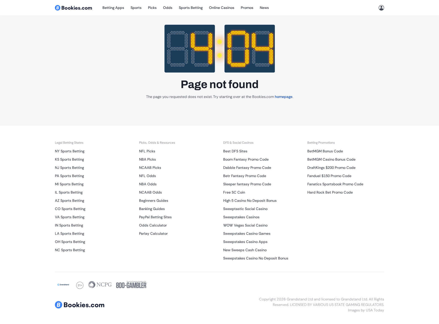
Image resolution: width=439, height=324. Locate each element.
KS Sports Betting (69, 159)
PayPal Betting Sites (155, 217)
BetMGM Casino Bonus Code (331, 159)
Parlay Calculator (153, 233)
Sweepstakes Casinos (241, 217)
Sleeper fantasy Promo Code (247, 184)
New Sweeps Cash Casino (245, 250)
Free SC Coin (234, 192)
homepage (283, 96)
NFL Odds (147, 175)
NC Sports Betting (70, 250)
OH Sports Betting (70, 241)
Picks (152, 7)
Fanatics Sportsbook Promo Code (335, 184)
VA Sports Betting (69, 217)
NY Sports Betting (69, 151)
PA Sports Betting (69, 175)
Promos (247, 7)
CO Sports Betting (70, 208)
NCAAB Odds (150, 192)
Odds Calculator (153, 225)
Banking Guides (152, 208)
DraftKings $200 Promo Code (331, 167)
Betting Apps (113, 7)
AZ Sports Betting (69, 200)
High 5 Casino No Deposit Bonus (250, 200)
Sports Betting (191, 7)
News (264, 7)
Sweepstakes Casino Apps (245, 241)
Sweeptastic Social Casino (245, 208)
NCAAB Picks (150, 167)
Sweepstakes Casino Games (246, 233)
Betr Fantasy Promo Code (244, 175)
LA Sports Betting (69, 233)
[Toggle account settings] (381, 8)
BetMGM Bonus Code (325, 151)
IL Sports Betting (69, 192)
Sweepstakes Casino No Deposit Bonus (255, 258)
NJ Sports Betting (69, 167)
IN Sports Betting (69, 225)
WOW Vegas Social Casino (245, 225)
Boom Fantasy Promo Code (246, 159)
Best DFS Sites (235, 151)
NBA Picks (147, 159)
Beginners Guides (153, 200)
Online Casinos (221, 7)
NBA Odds (148, 184)
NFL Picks (147, 151)
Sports (136, 7)
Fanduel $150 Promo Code (329, 175)
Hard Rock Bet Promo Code (330, 192)
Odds (167, 7)
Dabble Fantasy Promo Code (247, 167)
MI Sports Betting (69, 184)
